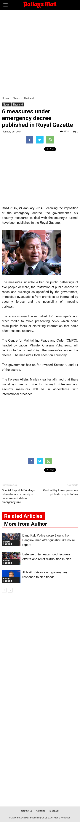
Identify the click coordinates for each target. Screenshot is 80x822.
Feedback (54, 810)
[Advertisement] (40, 52)
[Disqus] (40, 649)
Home (5, 98)
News (6, 104)
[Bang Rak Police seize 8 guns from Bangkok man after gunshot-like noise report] (11, 539)
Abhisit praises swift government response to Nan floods (45, 574)
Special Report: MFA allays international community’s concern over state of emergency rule (18, 496)
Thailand (18, 104)
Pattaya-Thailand (7, 542)
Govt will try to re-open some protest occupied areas (60, 492)
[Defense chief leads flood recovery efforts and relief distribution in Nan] (11, 558)
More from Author (25, 524)
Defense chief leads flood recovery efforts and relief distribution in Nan (46, 556)
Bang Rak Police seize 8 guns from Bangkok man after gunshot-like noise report (48, 540)
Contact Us (26, 810)
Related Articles (23, 516)
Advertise (40, 810)
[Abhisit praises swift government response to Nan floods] (11, 576)
